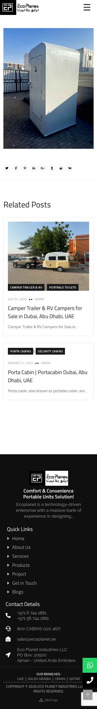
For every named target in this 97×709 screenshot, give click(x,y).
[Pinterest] (24, 168)
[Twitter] (6, 168)
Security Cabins (50, 351)
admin (39, 299)
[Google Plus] (42, 168)
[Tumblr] (51, 168)
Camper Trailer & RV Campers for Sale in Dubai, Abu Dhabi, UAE (45, 312)
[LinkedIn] (33, 168)
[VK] (70, 168)
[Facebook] (15, 168)
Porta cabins (20, 351)
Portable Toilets (62, 287)
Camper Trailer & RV (26, 287)
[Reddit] (61, 168)
